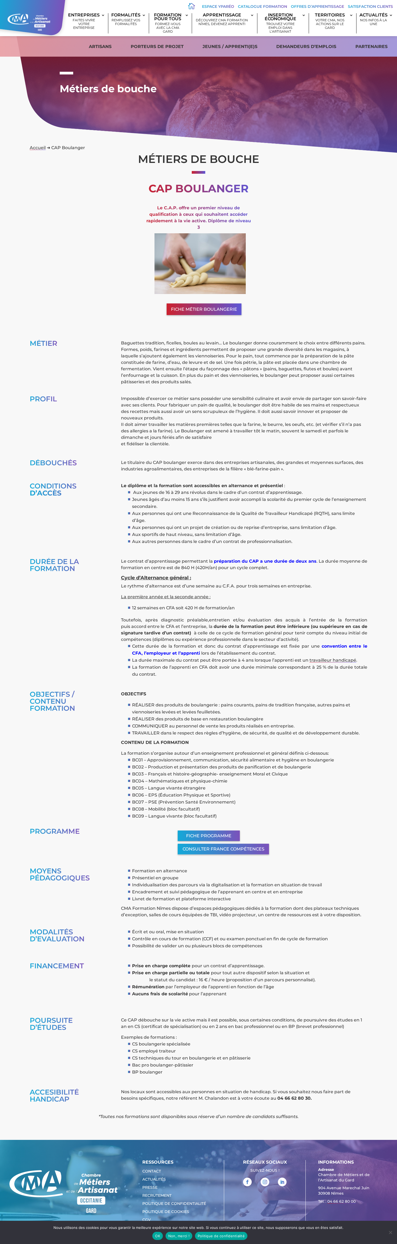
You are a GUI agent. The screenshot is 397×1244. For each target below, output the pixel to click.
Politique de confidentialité (174, 1204)
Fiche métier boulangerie (204, 309)
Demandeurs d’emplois (306, 46)
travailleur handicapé (332, 660)
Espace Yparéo (218, 6)
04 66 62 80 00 (341, 1201)
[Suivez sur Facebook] (247, 1182)
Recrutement (156, 1196)
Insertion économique (280, 23)
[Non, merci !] (390, 1232)
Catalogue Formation (262, 6)
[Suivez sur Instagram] (265, 1182)
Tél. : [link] (337, 1201)
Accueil (38, 147)
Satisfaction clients (370, 6)
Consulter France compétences (223, 849)
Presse (149, 1187)
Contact (151, 1171)
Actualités (373, 19)
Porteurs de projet (157, 46)
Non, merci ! (179, 1236)
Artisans (100, 46)
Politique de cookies (165, 1212)
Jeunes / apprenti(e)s (230, 46)
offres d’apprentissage (317, 6)
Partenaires (371, 46)
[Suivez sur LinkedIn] (282, 1182)
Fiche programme (208, 835)
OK (157, 1236)
